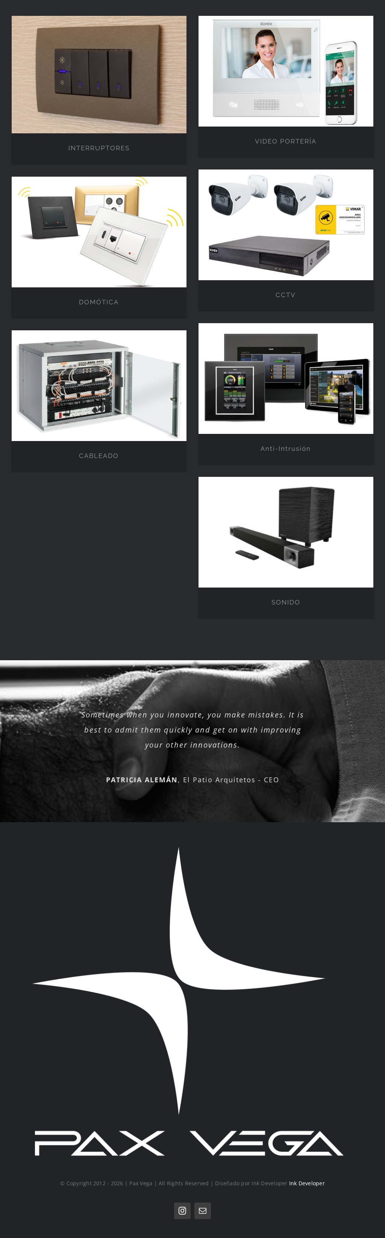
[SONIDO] (286, 532)
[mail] (202, 1211)
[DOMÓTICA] (99, 232)
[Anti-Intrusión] (286, 378)
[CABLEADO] (99, 385)
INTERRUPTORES (99, 148)
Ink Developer (307, 1183)
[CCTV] (286, 224)
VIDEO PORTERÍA (286, 141)
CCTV (286, 295)
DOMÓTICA (99, 302)
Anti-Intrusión (286, 448)
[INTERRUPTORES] (99, 74)
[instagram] (182, 1211)
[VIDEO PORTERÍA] (286, 71)
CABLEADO (99, 455)
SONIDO (285, 602)
